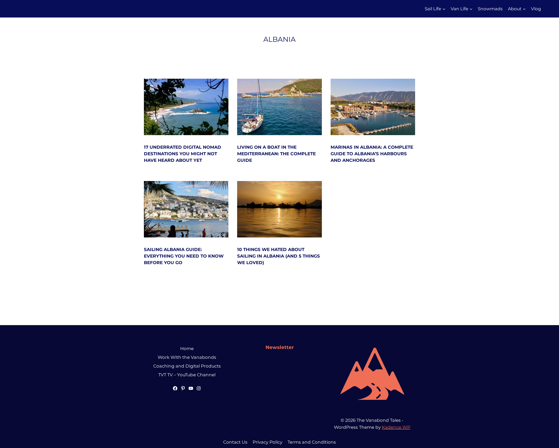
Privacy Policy (267, 442)
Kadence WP (396, 427)
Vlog (536, 8)
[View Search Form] (550, 9)
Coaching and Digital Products (187, 366)
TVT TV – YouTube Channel (187, 374)
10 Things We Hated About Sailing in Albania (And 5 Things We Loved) (278, 256)
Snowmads (490, 8)
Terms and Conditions (312, 442)
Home (187, 348)
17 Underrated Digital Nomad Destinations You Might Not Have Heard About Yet (182, 154)
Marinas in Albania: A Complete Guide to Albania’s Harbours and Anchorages (372, 154)
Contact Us (235, 442)
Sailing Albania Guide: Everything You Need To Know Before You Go (184, 256)
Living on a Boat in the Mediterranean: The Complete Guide (276, 154)
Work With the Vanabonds (187, 357)
